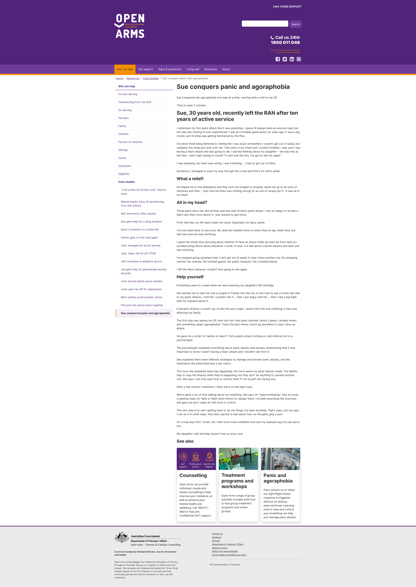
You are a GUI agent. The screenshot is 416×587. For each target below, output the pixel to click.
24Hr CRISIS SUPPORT (287, 6)
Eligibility (124, 173)
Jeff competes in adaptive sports (141, 261)
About (226, 69)
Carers (122, 157)
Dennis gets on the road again (139, 237)
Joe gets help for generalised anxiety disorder (144, 271)
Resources (210, 69)
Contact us (217, 533)
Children (123, 134)
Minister (216, 540)
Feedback (216, 537)
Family (122, 126)
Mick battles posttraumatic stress (141, 297)
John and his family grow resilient (141, 281)
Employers (124, 165)
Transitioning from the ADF (134, 102)
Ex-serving (124, 110)
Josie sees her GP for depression (141, 289)
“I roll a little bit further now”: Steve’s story (143, 191)
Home (119, 78)
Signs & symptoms (169, 69)
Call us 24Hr (285, 40)
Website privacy (220, 548)
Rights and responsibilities (225, 551)
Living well (192, 69)
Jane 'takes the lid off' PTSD (138, 253)
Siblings (123, 150)
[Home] (132, 27)
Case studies (151, 78)
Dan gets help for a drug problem (141, 221)
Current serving (127, 94)
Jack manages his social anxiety (141, 245)
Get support (145, 69)
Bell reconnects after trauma (138, 213)
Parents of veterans (130, 142)
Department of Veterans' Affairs (227, 544)
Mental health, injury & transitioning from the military (142, 203)
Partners (123, 118)
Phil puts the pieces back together (142, 305)
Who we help (125, 69)
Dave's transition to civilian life (140, 229)
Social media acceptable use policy (229, 555)
